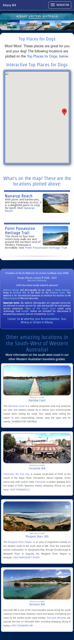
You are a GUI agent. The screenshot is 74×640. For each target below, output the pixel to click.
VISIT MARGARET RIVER (26, 557)
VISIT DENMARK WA (22, 625)
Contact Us (14, 318)
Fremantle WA (37, 468)
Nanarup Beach (18, 195)
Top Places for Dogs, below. (48, 56)
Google (24, 311)
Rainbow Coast (57, 292)
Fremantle (40, 481)
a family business (61, 290)
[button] (64, 112)
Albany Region (10, 298)
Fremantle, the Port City (16, 474)
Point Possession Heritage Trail (20, 230)
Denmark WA (19, 292)
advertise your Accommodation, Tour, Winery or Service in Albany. (44, 320)
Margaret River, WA (37, 536)
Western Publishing (37, 280)
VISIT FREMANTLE (20, 489)
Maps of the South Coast (41, 308)
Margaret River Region (20, 541)
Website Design (11, 290)
